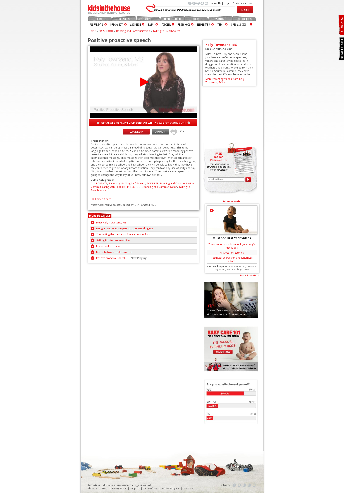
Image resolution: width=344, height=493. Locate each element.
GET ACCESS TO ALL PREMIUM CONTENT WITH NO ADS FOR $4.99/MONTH (143, 122)
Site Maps (188, 488)
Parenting (114, 183)
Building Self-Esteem (133, 183)
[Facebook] (234, 485)
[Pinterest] (244, 485)
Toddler (166, 24)
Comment (160, 131)
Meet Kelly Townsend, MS (111, 222)
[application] (143, 82)
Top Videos (124, 19)
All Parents (96, 24)
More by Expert (99, 215)
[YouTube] (254, 485)
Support (134, 488)
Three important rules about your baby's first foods (231, 245)
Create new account (243, 3)
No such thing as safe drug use (114, 252)
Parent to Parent (172, 19)
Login (227, 3)
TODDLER (153, 183)
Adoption (135, 24)
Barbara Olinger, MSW (237, 269)
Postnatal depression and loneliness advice (232, 259)
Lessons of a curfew (108, 246)
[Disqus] (143, 308)
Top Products (244, 19)
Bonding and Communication (133, 31)
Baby (150, 24)
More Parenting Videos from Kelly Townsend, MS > (224, 80)
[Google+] (249, 485)
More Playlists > (249, 275)
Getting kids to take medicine (113, 240)
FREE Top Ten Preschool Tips (218, 157)
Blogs (196, 19)
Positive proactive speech (111, 258)
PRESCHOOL (106, 31)
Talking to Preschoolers (166, 31)
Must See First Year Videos (232, 238)
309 (172, 131)
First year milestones (232, 252)
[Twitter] (239, 485)
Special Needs (239, 24)
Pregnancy (116, 24)
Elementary (203, 24)
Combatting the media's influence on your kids (123, 234)
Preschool (184, 24)
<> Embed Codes (101, 199)
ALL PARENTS (99, 183)
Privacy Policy (119, 488)
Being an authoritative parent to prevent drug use (124, 228)
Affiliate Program (170, 488)
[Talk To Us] (341, 33)
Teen (219, 24)
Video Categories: (102, 180)
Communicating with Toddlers (108, 186)
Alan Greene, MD (236, 266)
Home (100, 19)
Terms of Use (150, 488)
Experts (148, 19)
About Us (216, 3)
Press (105, 488)
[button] (143, 82)
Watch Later (136, 131)
